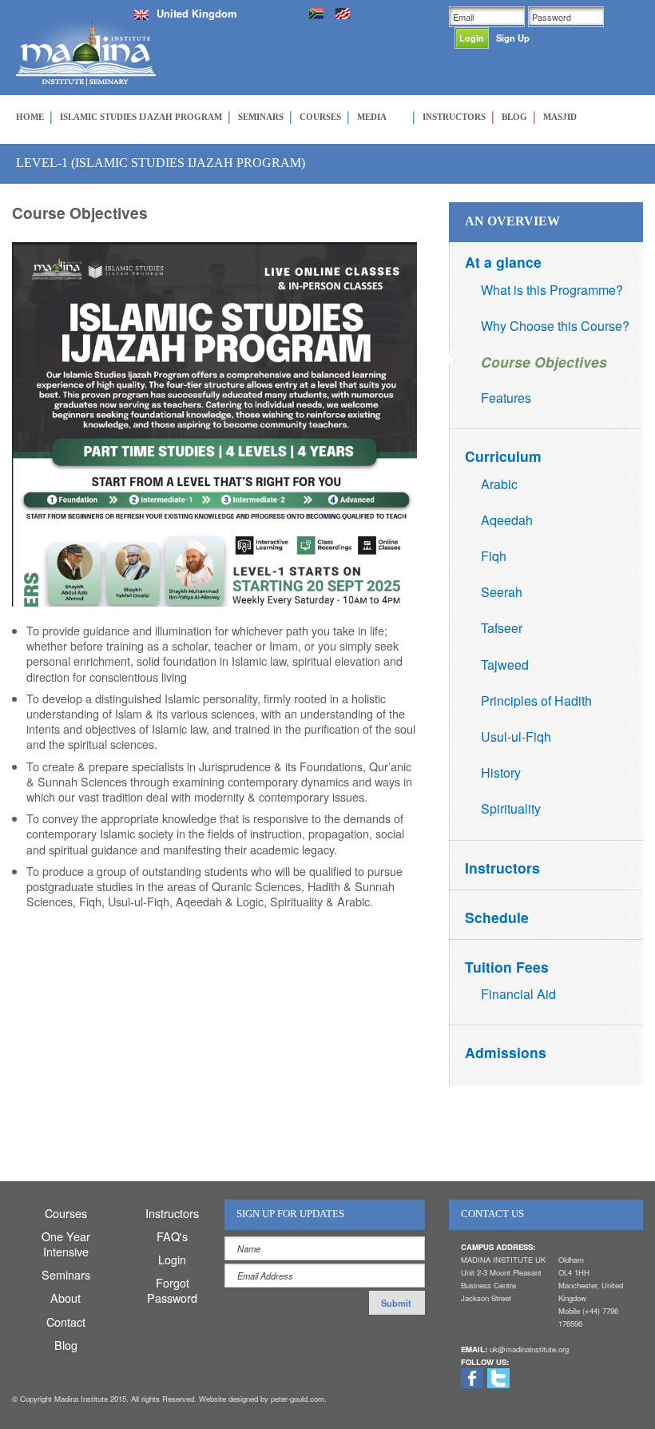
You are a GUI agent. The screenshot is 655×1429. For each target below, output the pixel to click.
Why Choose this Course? (555, 325)
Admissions (505, 1052)
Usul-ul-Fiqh (516, 736)
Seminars (66, 1274)
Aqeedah (507, 520)
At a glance (503, 262)
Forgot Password (172, 1290)
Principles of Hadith (536, 700)
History (501, 772)
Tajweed (505, 664)
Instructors (502, 868)
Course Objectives (544, 362)
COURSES (320, 116)
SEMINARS (261, 116)
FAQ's (172, 1236)
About (65, 1297)
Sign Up (513, 37)
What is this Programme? (552, 290)
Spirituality (511, 808)
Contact (65, 1321)
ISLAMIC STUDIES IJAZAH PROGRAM (141, 116)
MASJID (560, 116)
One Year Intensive (66, 1244)
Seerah (501, 592)
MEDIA (372, 116)
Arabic (499, 484)
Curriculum (503, 456)
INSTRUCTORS (454, 116)
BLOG (514, 116)
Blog (65, 1344)
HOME (30, 116)
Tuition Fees (507, 967)
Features (506, 397)
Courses (66, 1212)
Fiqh (493, 556)
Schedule (497, 917)
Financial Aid (518, 994)
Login (172, 1259)
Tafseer (501, 628)
